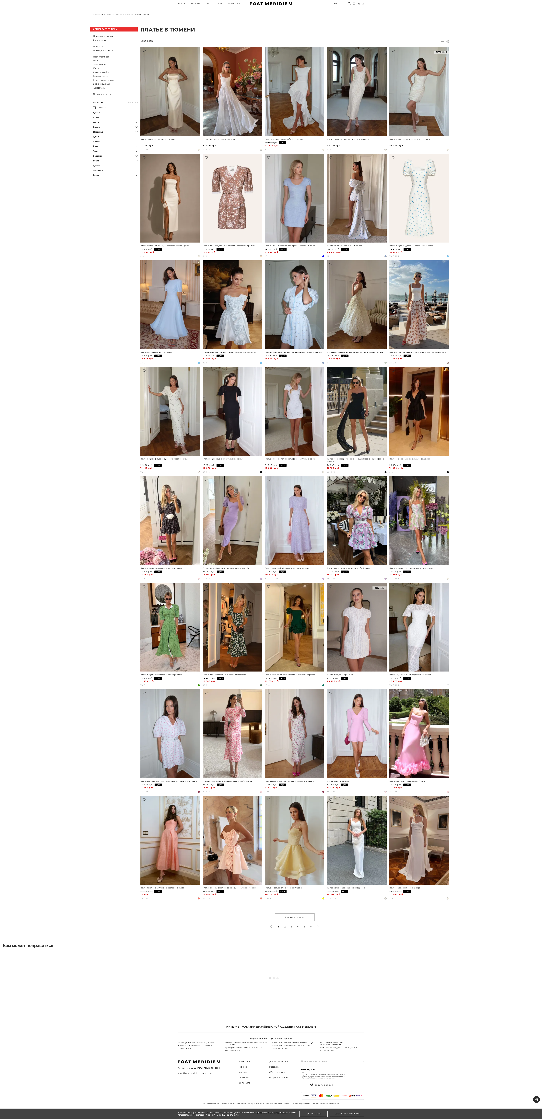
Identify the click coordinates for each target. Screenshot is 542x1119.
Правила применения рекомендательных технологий (315, 1103)
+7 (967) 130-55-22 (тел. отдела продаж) (199, 1067)
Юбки (96, 68)
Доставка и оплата (278, 1061)
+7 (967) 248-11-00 (232, 1050)
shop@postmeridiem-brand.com (195, 1073)
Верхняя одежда (101, 84)
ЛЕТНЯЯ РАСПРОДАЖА (105, 29)
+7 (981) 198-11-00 (280, 1048)
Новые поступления (103, 36)
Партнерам (243, 1077)
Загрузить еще (294, 917)
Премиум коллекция (103, 50)
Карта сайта (244, 1083)
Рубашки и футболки (103, 80)
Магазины (274, 1067)
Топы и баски (99, 64)
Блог (220, 3)
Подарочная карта (102, 94)
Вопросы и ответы (278, 1077)
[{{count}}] (359, 4)
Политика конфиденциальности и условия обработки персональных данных (255, 1103)
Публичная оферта (211, 1103)
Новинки (195, 3)
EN (335, 3)
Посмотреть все (101, 57)
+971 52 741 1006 (327, 1050)
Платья (209, 3)
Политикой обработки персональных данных (318, 1078)
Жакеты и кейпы (101, 72)
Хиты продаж (99, 40)
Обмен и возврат (277, 1072)
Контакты (242, 1072)
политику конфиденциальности (224, 1115)
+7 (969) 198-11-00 (185, 1048)
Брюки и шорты (101, 76)
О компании (244, 1061)
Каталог (182, 3)
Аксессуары (99, 88)
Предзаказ (98, 46)
